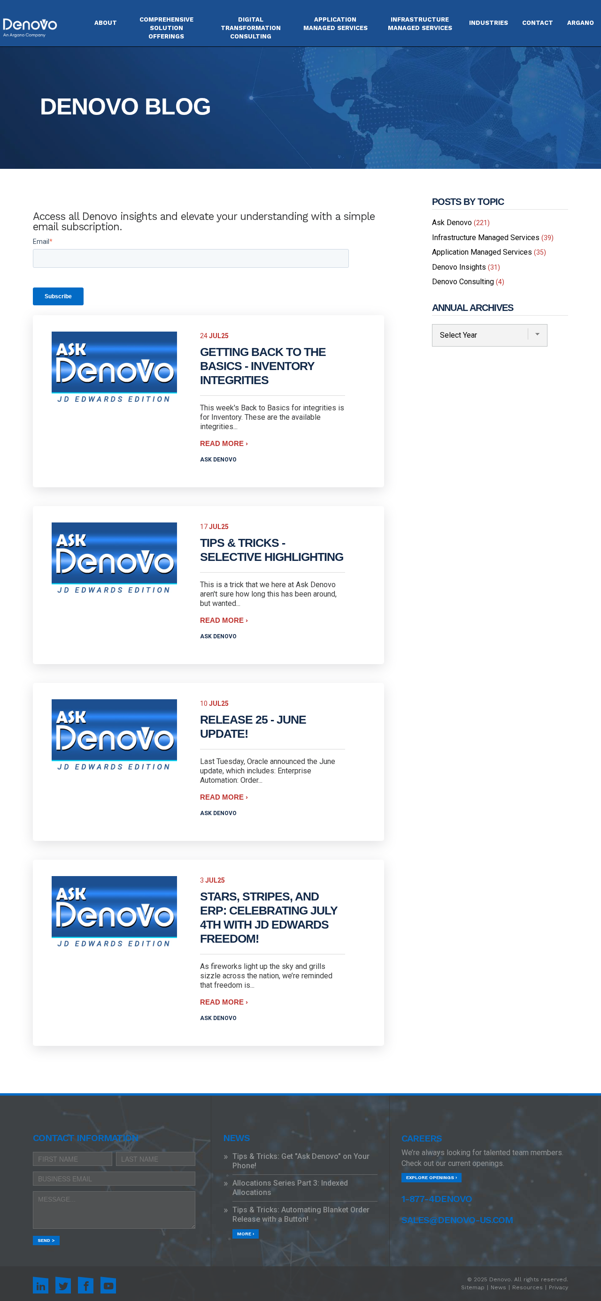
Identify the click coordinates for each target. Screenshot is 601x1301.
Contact (537, 22)
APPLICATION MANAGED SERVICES (335, 23)
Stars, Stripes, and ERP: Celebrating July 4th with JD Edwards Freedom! (269, 917)
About (105, 22)
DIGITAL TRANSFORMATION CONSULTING (251, 28)
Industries (488, 22)
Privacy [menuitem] (558, 1287)
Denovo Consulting (468, 281)
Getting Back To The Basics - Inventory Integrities (263, 365)
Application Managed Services (489, 252)
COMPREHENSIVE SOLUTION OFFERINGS (166, 28)
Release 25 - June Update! (253, 726)
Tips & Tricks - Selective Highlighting (271, 549)
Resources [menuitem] (527, 1287)
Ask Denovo (218, 459)
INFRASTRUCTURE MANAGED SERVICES (420, 23)
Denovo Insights (466, 267)
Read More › (224, 443)
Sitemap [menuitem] (473, 1287)
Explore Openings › (431, 1177)
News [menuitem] (498, 1287)
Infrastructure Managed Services (493, 237)
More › (245, 1233)
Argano (580, 22)
